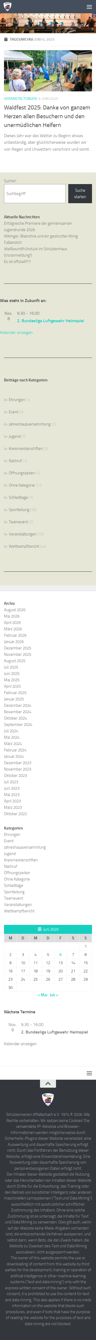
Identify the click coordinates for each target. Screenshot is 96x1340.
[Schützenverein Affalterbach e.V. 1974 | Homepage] (8, 6)
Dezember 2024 (17, 705)
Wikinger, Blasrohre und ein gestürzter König (41, 236)
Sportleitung (19, 509)
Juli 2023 (11, 782)
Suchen (10, 180)
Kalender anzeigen (16, 332)
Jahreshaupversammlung (30, 424)
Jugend (15, 436)
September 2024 (18, 724)
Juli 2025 (11, 667)
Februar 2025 (15, 692)
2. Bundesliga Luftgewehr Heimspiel (50, 320)
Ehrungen (17, 399)
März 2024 (13, 743)
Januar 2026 (14, 641)
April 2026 (12, 622)
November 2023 (17, 769)
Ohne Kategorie (22, 485)
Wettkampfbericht (24, 546)
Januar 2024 (14, 756)
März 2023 (13, 807)
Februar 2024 (15, 750)
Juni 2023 (11, 788)
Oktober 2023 (15, 775)
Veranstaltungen (20, 98)
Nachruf (15, 460)
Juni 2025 (11, 673)
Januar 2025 (14, 699)
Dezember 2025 (17, 648)
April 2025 (12, 686)
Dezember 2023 (17, 762)
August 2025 (14, 660)
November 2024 (17, 711)
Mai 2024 (11, 737)
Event (13, 412)
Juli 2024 (11, 731)
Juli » (54, 995)
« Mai (42, 995)
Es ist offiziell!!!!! (17, 261)
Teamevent (18, 522)
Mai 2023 (11, 794)
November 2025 (17, 654)
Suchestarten (80, 193)
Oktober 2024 (15, 718)
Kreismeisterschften (26, 448)
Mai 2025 (11, 680)
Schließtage (18, 497)
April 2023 (12, 801)
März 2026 (13, 629)
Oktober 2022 (15, 813)
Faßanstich (13, 242)
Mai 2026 (11, 616)
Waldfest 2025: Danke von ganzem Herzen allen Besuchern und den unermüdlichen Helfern (47, 116)
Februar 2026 (15, 635)
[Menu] (89, 6)
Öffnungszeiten (22, 473)
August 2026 (14, 609)
